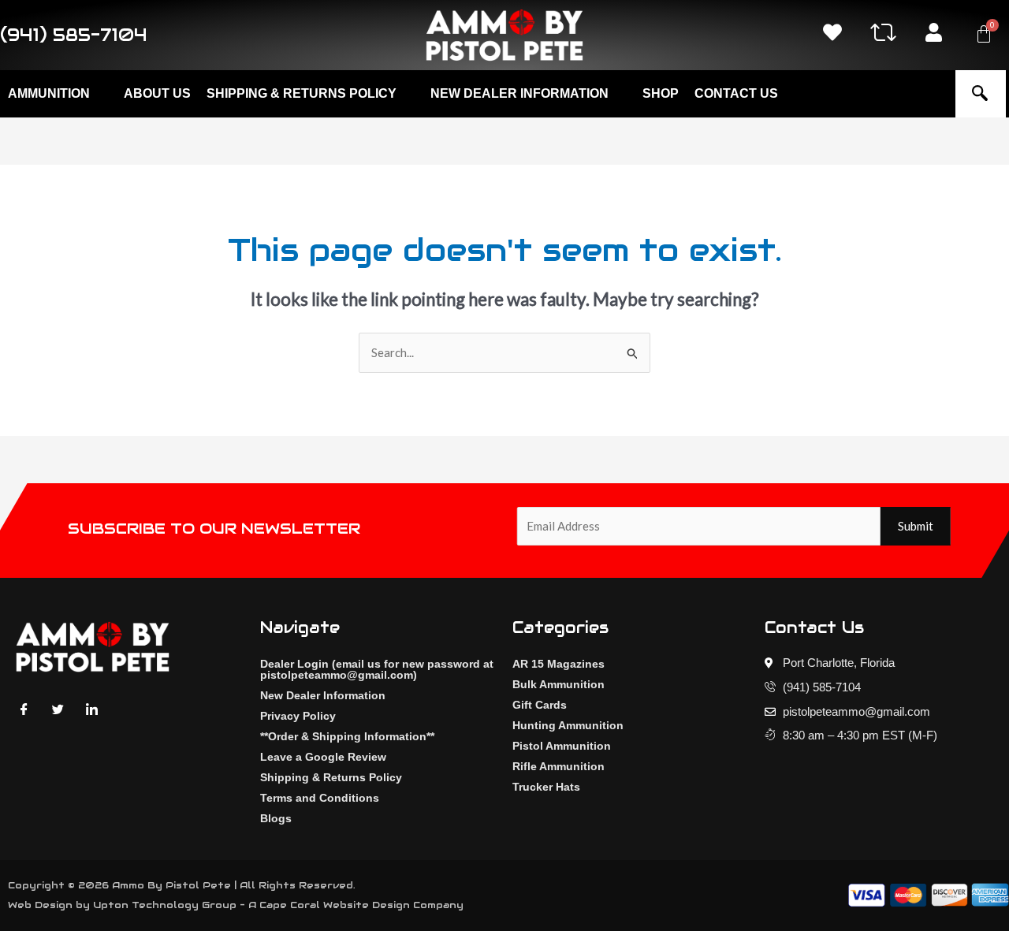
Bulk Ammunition (558, 684)
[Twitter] (57, 708)
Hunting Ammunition (568, 725)
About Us (157, 93)
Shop (660, 93)
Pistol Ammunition (561, 745)
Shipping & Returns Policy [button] (302, 93)
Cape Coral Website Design (334, 905)
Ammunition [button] (49, 93)
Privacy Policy (298, 715)
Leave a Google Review (323, 756)
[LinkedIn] (91, 708)
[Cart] (983, 33)
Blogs (276, 818)
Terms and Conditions (319, 797)
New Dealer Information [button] (519, 93)
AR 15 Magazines (558, 663)
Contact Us (736, 93)
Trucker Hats (546, 786)
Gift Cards (539, 704)
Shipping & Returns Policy (331, 777)
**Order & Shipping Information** (347, 736)
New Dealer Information (322, 695)
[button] (979, 94)
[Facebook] (23, 708)
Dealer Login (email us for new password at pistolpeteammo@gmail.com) (376, 669)
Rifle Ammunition (558, 766)
